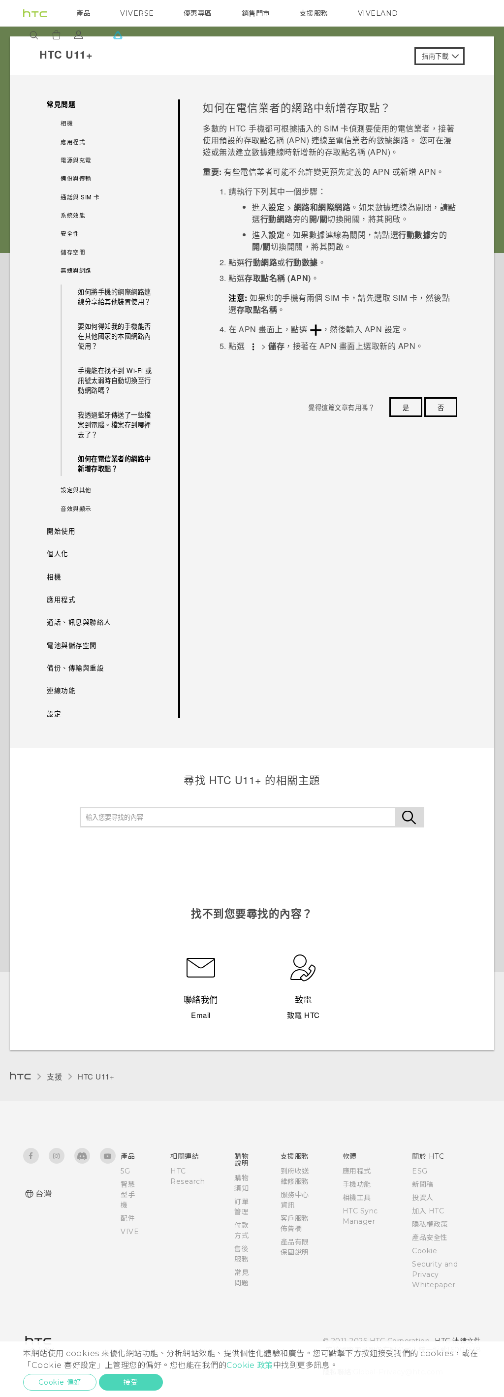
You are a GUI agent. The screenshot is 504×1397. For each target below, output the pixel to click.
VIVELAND (378, 13)
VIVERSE (137, 13)
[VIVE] (117, 35)
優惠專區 (198, 13)
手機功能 (357, 1184)
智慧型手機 (128, 1194)
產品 (83, 13)
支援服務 (314, 13)
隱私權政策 (430, 1224)
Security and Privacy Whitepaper (435, 1274)
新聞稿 (423, 1184)
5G (125, 1171)
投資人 (423, 1197)
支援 (54, 1076)
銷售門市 (256, 13)
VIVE (130, 1231)
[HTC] (35, 13)
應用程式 (357, 1171)
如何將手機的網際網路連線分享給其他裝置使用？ (114, 296)
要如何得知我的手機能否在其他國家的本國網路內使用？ (114, 335)
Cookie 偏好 (59, 1382)
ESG (420, 1171)
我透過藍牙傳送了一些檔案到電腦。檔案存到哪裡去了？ (114, 424)
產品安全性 (430, 1237)
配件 (128, 1218)
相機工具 (357, 1197)
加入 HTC (428, 1210)
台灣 (43, 1194)
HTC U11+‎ (96, 1076)
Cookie (424, 1250)
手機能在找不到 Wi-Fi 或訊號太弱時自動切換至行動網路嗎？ (115, 380)
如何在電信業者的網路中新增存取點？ (114, 463)
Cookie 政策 (249, 1365)
